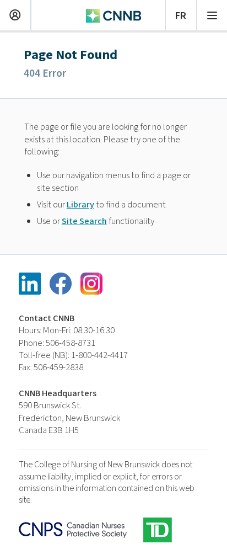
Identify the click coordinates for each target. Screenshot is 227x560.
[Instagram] (91, 284)
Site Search (84, 221)
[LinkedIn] (30, 284)
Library (80, 204)
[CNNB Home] (113, 14)
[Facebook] (61, 284)
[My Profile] (15, 14)
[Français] (181, 14)
